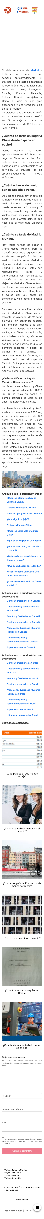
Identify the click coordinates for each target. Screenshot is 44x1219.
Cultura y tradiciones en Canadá (23, 601)
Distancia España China (19, 525)
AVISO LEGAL (12, 1190)
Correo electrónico (13, 1109)
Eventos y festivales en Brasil (22, 678)
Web (4, 1122)
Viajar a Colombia (12, 1178)
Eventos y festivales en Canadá (23, 616)
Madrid (35, 70)
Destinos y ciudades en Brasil (22, 684)
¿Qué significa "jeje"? (18, 519)
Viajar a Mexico (11, 1175)
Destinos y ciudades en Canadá (23, 622)
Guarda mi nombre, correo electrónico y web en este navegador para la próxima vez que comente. (22, 1141)
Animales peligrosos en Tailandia (24, 513)
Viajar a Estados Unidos (15, 1170)
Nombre (6, 1096)
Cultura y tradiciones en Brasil (22, 663)
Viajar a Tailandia (12, 1173)
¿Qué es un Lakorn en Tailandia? (24, 566)
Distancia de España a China (21, 507)
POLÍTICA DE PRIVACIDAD (27, 1187)
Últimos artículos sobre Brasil (22, 715)
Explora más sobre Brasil (20, 709)
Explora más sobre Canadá (21, 647)
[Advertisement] (22, 43)
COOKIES (9, 1187)
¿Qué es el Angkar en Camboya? (24, 540)
